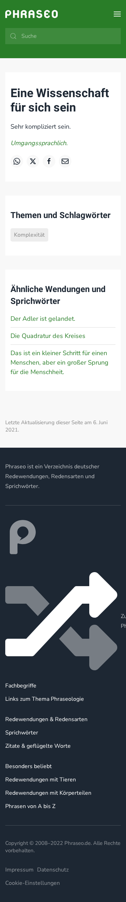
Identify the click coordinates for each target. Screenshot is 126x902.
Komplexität (29, 235)
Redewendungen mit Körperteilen (48, 793)
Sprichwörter (21, 733)
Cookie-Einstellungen (32, 883)
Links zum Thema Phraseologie (44, 699)
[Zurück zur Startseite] (31, 14)
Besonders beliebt (28, 766)
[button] (117, 14)
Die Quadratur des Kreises (47, 336)
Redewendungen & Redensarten (46, 719)
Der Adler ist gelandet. (42, 318)
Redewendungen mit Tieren (40, 780)
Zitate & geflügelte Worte (38, 746)
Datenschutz (53, 870)
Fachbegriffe (20, 686)
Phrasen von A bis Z (30, 806)
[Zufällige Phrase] (63, 621)
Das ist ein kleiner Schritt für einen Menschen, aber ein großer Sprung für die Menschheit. (59, 362)
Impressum (19, 870)
